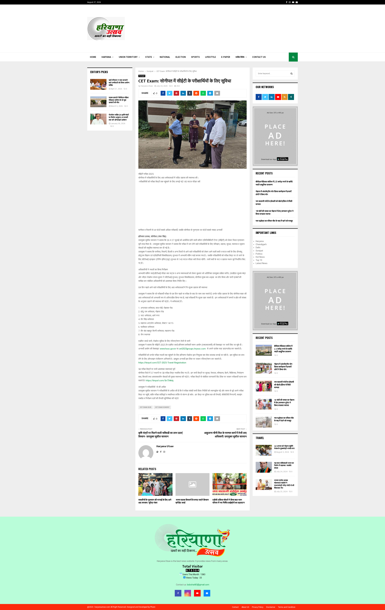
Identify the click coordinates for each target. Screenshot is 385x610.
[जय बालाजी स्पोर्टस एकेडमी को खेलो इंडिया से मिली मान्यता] (264, 386)
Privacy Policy (257, 607)
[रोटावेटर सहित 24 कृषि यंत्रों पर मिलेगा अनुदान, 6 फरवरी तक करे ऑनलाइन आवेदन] (98, 119)
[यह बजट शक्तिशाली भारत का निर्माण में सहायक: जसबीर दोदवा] (264, 467)
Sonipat (142, 76)
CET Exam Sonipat (162, 407)
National (165, 57)
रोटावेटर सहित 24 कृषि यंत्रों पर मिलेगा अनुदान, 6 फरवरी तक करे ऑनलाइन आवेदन (119, 117)
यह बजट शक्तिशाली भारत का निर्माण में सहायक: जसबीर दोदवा (284, 465)
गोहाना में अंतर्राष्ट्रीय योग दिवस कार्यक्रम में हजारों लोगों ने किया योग (283, 366)
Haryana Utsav (147, 86)
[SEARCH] (291, 74)
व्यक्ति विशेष (240, 57)
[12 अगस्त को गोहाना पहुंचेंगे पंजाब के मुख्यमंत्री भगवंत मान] (264, 450)
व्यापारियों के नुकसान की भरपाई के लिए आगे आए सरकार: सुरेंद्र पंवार (154, 501)
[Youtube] (197, 593)
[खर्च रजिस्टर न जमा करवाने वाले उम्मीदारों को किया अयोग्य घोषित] (98, 84)
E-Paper (225, 57)
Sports (195, 57)
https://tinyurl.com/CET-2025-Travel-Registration (162, 362)
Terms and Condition (286, 607)
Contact (235, 607)
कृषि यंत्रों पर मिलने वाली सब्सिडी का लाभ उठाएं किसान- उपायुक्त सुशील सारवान (160, 435)
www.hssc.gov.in (168, 348)
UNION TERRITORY (128, 57)
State (148, 57)
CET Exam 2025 (145, 407)
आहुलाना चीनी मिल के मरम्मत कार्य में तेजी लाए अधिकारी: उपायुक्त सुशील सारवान (225, 435)
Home (93, 57)
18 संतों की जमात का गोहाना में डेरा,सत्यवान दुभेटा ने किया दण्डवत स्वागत (284, 402)
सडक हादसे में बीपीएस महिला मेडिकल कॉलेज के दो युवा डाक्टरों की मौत (119, 100)
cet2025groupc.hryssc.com (192, 348)
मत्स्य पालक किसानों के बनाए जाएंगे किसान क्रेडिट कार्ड (192, 501)
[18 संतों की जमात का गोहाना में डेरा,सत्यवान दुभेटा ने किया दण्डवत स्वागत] (264, 404)
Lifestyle (210, 57)
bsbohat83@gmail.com (198, 584)
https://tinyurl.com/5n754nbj (159, 380)
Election (181, 57)
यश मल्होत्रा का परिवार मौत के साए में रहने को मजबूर (274, 221)
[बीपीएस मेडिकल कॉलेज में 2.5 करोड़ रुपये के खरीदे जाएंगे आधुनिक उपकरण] (264, 350)
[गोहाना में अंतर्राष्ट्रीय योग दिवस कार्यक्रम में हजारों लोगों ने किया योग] (264, 368)
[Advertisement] (243, 29)
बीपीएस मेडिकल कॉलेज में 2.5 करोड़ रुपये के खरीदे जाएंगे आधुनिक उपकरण (283, 348)
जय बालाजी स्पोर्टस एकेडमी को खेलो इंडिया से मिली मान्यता (284, 384)
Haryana (106, 57)
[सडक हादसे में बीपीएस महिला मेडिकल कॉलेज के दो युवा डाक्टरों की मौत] (98, 101)
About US (245, 607)
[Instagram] (187, 593)
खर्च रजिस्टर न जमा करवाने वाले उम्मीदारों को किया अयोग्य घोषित (119, 82)
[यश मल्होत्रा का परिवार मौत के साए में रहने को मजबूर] (264, 422)
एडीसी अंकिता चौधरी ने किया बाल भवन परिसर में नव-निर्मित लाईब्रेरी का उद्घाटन (229, 501)
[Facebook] (178, 593)
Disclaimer (270, 607)
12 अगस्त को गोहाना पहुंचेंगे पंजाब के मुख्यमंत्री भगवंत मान (284, 447)
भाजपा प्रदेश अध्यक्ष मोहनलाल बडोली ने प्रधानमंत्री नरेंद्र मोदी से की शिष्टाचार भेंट (284, 484)
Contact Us (259, 57)
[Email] (207, 593)
